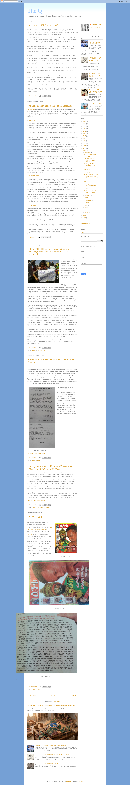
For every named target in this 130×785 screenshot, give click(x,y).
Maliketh (68, 781)
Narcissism (32, 120)
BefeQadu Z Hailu (97, 24)
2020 (84, 133)
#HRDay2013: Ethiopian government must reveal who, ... (90, 165)
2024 (84, 126)
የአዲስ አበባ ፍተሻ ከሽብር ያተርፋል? (42, 25)
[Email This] (43, 96)
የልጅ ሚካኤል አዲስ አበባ (95, 103)
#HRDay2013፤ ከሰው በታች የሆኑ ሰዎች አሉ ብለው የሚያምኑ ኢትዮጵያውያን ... (91, 177)
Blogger (81, 781)
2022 (84, 128)
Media (38, 460)
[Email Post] (39, 96)
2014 (84, 148)
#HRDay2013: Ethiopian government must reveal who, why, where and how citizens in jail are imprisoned (50, 251)
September (88, 200)
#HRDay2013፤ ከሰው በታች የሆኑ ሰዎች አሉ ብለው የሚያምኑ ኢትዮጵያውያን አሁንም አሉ (49, 467)
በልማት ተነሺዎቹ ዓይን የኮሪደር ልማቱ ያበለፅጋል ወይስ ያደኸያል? (50, 745)
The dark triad (31, 109)
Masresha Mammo (53, 487)
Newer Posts (32, 695)
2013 (84, 150)
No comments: (33, 96)
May (86, 205)
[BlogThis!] (45, 96)
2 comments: (32, 237)
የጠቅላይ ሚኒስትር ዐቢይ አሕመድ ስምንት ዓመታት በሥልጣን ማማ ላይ (52, 754)
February (87, 210)
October (87, 198)
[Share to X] (47, 96)
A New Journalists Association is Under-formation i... (90, 171)
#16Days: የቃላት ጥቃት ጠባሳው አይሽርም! (90, 191)
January (87, 212)
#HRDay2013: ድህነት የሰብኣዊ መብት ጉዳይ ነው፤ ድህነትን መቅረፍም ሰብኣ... (90, 186)
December (88, 152)
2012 (84, 215)
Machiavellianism (34, 175)
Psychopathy (32, 205)
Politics (48, 507)
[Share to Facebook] (49, 96)
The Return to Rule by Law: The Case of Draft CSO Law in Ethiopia (95, 91)
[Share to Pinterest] (50, 96)
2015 (84, 145)
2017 (84, 141)
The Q (34, 11)
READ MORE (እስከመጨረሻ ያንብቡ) (36, 453)
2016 (84, 143)
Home (53, 695)
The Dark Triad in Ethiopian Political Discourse (49, 106)
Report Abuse (85, 223)
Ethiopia (34, 239)
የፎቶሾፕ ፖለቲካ (34, 517)
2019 (84, 136)
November (88, 195)
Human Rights (41, 350)
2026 (84, 121)
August (87, 202)
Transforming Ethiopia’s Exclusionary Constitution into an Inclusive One (51, 705)
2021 (84, 131)
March (87, 207)
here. (32, 679)
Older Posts (73, 695)
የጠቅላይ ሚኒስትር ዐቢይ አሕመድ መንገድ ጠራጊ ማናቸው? (49, 763)
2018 (84, 138)
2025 (84, 124)
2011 (84, 218)
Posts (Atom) (56, 701)
